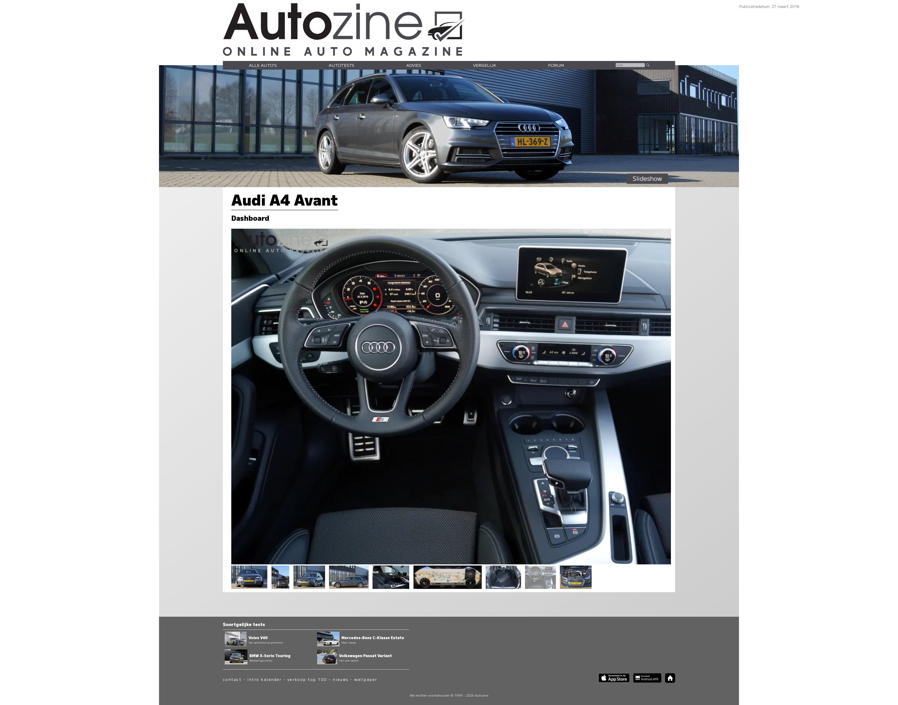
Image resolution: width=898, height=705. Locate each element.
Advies (413, 65)
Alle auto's (263, 65)
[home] (668, 681)
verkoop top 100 (307, 679)
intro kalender (264, 679)
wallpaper (365, 679)
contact (232, 679)
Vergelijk (484, 65)
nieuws (341, 679)
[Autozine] (449, 28)
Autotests (341, 65)
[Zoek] (647, 64)
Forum (556, 65)
